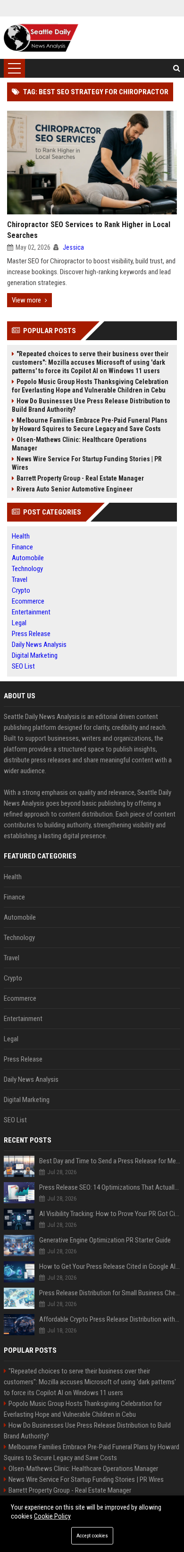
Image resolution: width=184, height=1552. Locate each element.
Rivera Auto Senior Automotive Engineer (75, 489)
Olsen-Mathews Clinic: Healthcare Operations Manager (79, 444)
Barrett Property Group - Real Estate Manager (80, 478)
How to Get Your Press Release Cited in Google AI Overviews (109, 1266)
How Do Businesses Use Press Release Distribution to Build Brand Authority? (91, 405)
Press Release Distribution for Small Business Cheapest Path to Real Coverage (109, 1293)
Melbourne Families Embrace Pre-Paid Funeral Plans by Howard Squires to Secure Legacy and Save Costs (89, 425)
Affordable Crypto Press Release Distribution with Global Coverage (109, 1319)
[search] (176, 68)
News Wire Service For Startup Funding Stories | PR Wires (87, 463)
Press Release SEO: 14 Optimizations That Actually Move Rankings (109, 1187)
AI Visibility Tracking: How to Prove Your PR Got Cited (109, 1213)
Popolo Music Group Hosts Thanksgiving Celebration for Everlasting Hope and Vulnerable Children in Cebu (90, 386)
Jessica (73, 247)
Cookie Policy (52, 1516)
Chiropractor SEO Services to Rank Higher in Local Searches (88, 230)
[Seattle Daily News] (41, 38)
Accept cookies (92, 1536)
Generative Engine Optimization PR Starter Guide (105, 1240)
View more (26, 300)
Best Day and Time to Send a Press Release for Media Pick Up (109, 1161)
